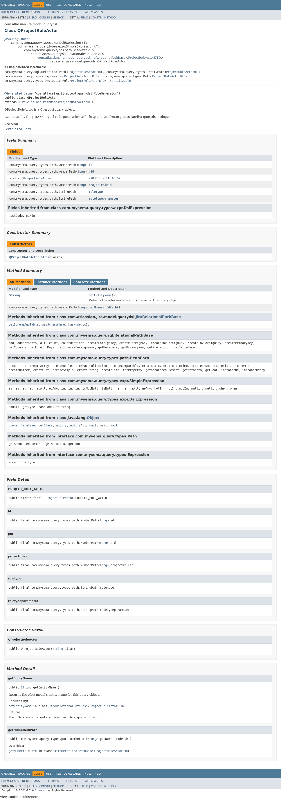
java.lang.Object (17, 39)
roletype (96, 191)
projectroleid (100, 185)
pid (91, 171)
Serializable (120, 80)
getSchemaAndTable (23, 324)
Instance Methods (51, 282)
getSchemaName (53, 324)
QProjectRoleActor (36, 178)
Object (93, 418)
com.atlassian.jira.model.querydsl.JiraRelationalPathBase (81, 57)
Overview (8, 4)
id (90, 165)
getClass (45, 425)
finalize (28, 425)
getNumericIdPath (103, 307)
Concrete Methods (89, 282)
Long (81, 165)
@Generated (13, 93)
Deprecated (72, 4)
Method (58, 17)
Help (98, 4)
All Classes (94, 12)
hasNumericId (78, 324)
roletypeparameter (104, 198)
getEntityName (100, 295)
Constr (44, 17)
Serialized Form (17, 129)
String (46, 257)
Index (88, 4)
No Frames (69, 12)
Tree (57, 4)
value (28, 93)
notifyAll (78, 425)
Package (24, 4)
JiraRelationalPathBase (37, 102)
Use (49, 4)
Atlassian (40, 790)
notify (61, 425)
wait (92, 425)
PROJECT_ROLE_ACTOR (104, 178)
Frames (53, 12)
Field (33, 17)
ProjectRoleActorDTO (144, 57)
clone (13, 425)
